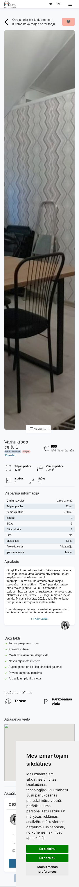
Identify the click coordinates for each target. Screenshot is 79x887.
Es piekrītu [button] (47, 849)
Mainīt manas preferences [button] (47, 869)
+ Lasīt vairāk (39, 619)
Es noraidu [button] (47, 858)
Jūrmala (9, 455)
